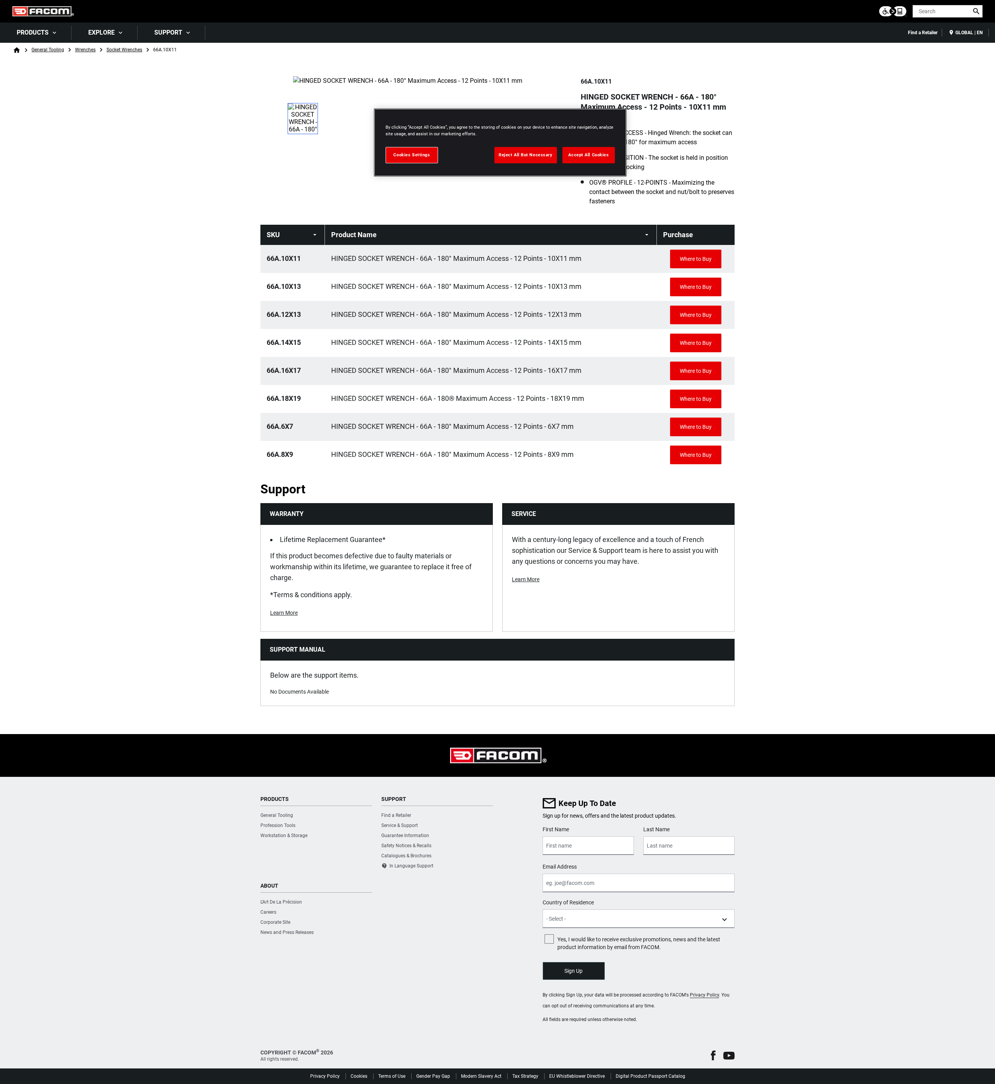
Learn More (284, 613)
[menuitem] (36, 33)
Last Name (656, 829)
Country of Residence (568, 902)
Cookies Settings (411, 154)
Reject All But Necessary (526, 154)
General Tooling (47, 49)
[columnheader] (292, 235)
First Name (556, 829)
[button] (713, 1055)
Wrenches (85, 49)
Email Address (560, 867)
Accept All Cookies (588, 154)
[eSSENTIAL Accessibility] (892, 11)
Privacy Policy (704, 995)
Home (17, 50)
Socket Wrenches (124, 49)
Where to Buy (696, 259)
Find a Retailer (922, 32)
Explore (101, 32)
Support (168, 32)
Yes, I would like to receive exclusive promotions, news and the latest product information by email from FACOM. (638, 943)
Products (33, 32)
